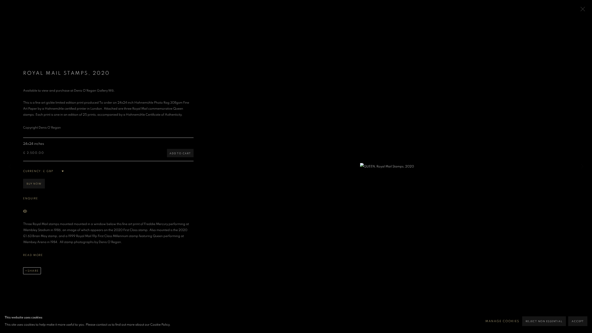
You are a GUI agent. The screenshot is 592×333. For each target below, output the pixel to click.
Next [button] (582, 166)
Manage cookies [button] (502, 321)
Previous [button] (10, 166)
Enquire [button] (30, 198)
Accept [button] (578, 321)
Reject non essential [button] (544, 321)
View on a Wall (46, 211)
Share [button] (33, 270)
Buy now (34, 183)
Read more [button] (33, 255)
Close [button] (581, 10)
